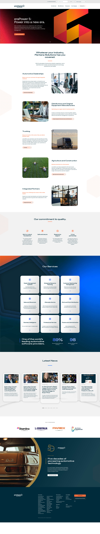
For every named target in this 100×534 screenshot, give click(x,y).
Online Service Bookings (50, 499)
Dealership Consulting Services (41, 503)
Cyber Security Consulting (41, 499)
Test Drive (48, 511)
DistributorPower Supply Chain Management (41, 506)
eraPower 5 (48, 498)
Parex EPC (48, 500)
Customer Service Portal (80, 498)
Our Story (67, 496)
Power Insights (49, 506)
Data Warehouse (40, 500)
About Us (67, 497)
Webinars (57, 508)
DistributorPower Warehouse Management (41, 510)
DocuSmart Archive (41, 513)
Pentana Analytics (49, 504)
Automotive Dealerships (28, 92)
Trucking (25, 147)
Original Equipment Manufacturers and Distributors (62, 118)
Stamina (48, 509)
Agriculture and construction (58, 174)
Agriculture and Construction (60, 501)
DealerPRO (39, 501)
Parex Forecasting (49, 501)
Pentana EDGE (49, 505)
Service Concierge (49, 507)
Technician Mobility (49, 510)
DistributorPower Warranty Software (42, 512)
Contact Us (82, 6)
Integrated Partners (27, 202)
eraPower (48, 497)
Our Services (53, 6)
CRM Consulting (40, 497)
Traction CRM (49, 512)
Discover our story (52, 475)
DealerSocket (40, 504)
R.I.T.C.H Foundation (69, 499)
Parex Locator (49, 502)
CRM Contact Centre (41, 498)
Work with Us (67, 498)
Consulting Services (41, 496)
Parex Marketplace (49, 503)
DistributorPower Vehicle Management (41, 508)
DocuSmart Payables (50, 496)
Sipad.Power (48, 508)
